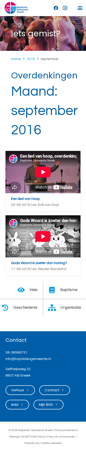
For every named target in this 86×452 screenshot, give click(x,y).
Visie (33, 289)
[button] (80, 8)
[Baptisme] (54, 290)
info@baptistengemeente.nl (28, 359)
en (56, 436)
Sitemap (14, 436)
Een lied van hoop (25, 199)
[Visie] (23, 290)
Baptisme (69, 289)
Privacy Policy (45, 436)
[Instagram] (65, 8)
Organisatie (70, 307)
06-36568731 (17, 352)
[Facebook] (56, 8)
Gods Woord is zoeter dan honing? (39, 263)
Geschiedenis (25, 307)
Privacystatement (66, 430)
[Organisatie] (54, 308)
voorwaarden (67, 436)
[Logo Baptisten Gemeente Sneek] (16, 8)
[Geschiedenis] (7, 308)
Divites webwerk (52, 443)
